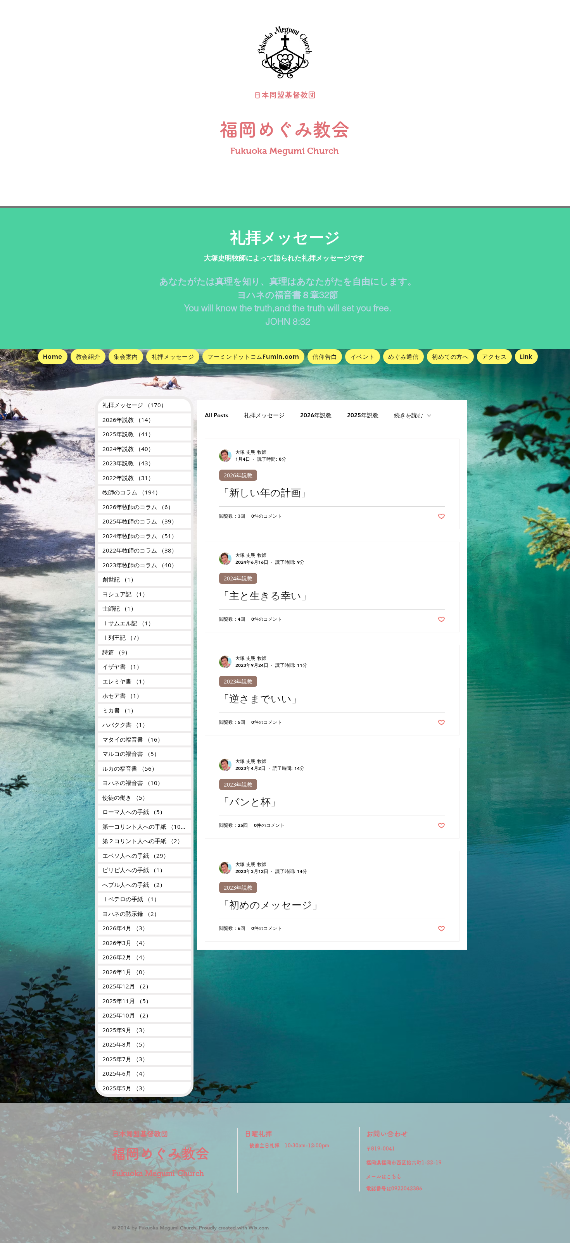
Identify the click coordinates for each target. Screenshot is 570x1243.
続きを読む (408, 415)
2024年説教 (238, 578)
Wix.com (259, 1227)
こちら (393, 1176)
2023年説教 (238, 681)
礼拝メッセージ (264, 415)
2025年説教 (362, 415)
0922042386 (406, 1188)
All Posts (216, 415)
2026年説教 (316, 415)
